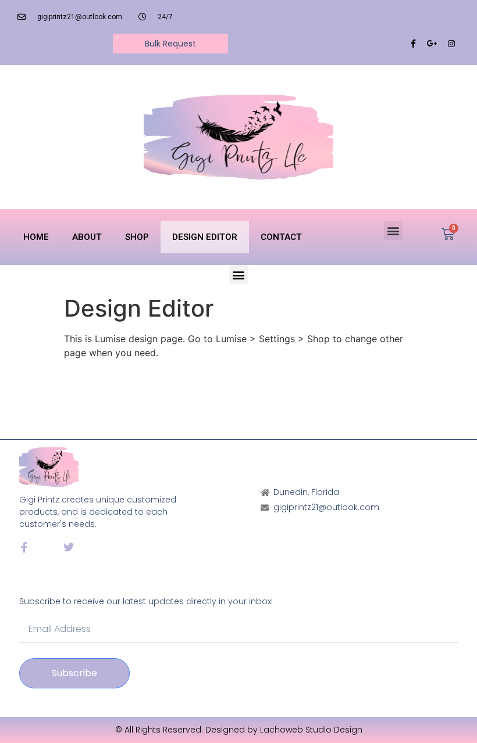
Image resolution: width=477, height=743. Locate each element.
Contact (281, 237)
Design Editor (204, 237)
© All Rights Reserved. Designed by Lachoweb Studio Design (238, 729)
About (87, 237)
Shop (137, 237)
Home (36, 237)
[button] (393, 230)
